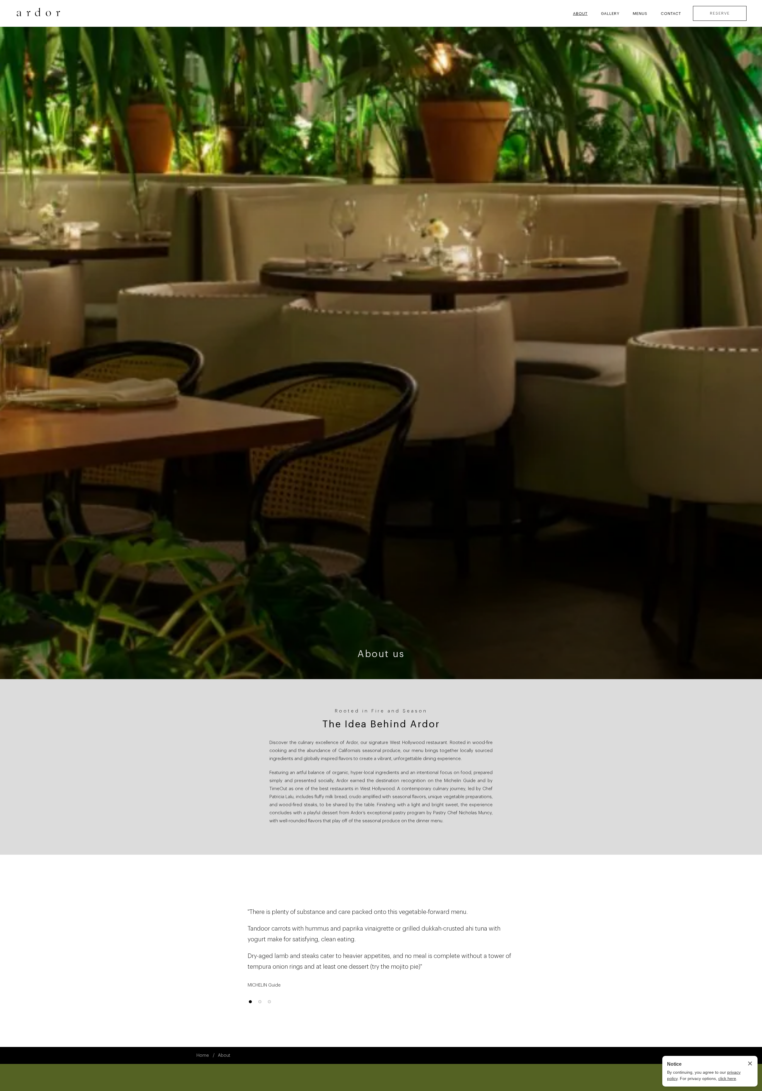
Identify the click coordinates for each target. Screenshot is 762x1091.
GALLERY (610, 13)
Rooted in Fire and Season (381, 711)
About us (381, 654)
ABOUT (580, 13)
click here (727, 1078)
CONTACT (671, 13)
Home (202, 1055)
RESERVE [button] (720, 13)
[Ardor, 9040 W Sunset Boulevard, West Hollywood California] (38, 13)
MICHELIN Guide (264, 985)
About (224, 1055)
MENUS (640, 13)
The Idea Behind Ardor (381, 724)
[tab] (250, 1002)
